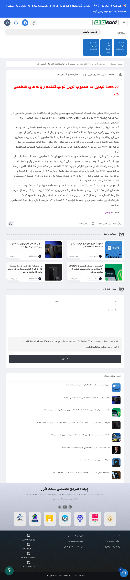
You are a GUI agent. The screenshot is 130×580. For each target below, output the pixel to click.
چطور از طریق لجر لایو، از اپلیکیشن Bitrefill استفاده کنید (87, 245)
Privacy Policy (34, 341)
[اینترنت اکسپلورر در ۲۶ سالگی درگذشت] (116, 462)
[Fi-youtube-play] (65, 507)
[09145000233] (28, 553)
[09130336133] (28, 562)
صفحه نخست (116, 64)
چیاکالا (122, 33)
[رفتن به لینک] (95, 522)
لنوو (68, 113)
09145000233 (28, 558)
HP (70, 118)
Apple (62, 118)
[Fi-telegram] (60, 507)
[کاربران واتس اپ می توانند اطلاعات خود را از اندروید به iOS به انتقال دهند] (116, 475)
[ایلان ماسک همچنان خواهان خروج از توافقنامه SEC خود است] (116, 450)
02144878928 (28, 540)
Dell (76, 118)
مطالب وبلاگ (100, 64)
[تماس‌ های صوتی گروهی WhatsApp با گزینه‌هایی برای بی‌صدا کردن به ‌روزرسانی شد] (113, 275)
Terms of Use (51, 341)
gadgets (109, 212)
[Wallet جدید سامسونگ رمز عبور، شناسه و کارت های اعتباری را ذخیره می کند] (116, 437)
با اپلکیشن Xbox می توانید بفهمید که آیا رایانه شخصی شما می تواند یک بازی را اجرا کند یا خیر (25, 269)
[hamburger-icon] (123, 23)
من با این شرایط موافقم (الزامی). (100, 347)
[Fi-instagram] (70, 507)
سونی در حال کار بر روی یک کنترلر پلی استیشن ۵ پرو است (26, 245)
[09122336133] (28, 544)
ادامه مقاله (93, 256)
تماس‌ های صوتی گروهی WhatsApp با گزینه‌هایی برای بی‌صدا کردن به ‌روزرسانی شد (86, 269)
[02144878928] (28, 535)
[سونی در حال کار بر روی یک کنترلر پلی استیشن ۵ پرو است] (53, 252)
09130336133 (28, 567)
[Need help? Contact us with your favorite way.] (9, 570)
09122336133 (28, 549)
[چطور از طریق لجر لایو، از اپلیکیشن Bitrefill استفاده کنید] (113, 252)
